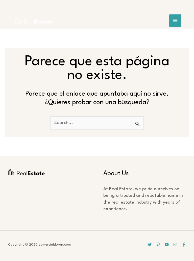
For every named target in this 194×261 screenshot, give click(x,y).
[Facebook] (184, 245)
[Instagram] (175, 245)
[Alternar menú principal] (175, 20)
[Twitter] (150, 245)
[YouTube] (167, 245)
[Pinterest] (158, 245)
